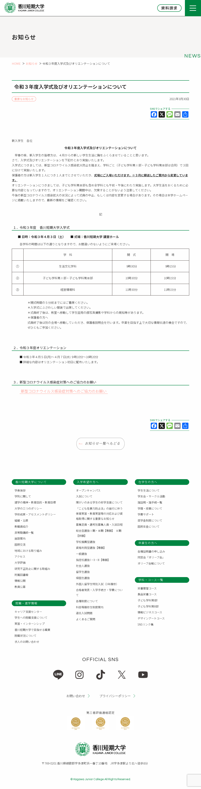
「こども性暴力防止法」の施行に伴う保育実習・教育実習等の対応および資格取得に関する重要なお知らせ (99, 513)
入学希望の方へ (88, 482)
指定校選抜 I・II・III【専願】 (93, 560)
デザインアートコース (151, 618)
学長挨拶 (20, 490)
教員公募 (20, 587)
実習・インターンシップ (30, 624)
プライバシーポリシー (115, 695)
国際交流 (20, 544)
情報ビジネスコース (150, 612)
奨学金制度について (150, 520)
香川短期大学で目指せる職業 (32, 630)
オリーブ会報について (151, 563)
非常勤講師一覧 (24, 533)
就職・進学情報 (26, 603)
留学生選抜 (83, 572)
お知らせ (31, 63)
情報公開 (20, 581)
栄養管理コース (147, 588)
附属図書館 (21, 575)
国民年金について (149, 526)
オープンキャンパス (88, 490)
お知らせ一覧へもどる (102, 443)
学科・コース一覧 (150, 580)
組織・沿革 (21, 520)
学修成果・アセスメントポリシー (35, 514)
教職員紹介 (21, 526)
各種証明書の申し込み (151, 551)
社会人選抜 (83, 566)
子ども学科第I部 (147, 600)
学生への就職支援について (31, 617)
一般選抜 (81, 554)
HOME (16, 63)
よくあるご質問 (85, 619)
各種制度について (87, 601)
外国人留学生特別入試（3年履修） (97, 584)
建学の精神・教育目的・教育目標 (35, 502)
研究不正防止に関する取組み (32, 569)
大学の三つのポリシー (28, 508)
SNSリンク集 (145, 624)
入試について (84, 496)
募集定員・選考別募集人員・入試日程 (99, 524)
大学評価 (20, 563)
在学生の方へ (147, 482)
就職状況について (26, 636)
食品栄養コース (147, 594)
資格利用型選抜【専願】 (91, 548)
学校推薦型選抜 (85, 542)
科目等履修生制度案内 (89, 607)
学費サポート (146, 514)
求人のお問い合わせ (27, 642)
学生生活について (149, 490)
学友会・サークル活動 (151, 496)
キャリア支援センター (28, 612)
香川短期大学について (31, 482)
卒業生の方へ (147, 543)
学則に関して (23, 496)
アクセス (20, 556)
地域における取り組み (28, 551)
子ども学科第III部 (148, 606)
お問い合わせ (75, 695)
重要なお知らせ (24, 99)
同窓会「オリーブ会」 (151, 557)
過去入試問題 (84, 613)
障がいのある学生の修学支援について (99, 502)
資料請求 (169, 7)
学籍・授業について (150, 508)
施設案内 (20, 538)
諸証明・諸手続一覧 (150, 502)
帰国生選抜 (83, 578)
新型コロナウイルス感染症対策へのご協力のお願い (64, 391)
